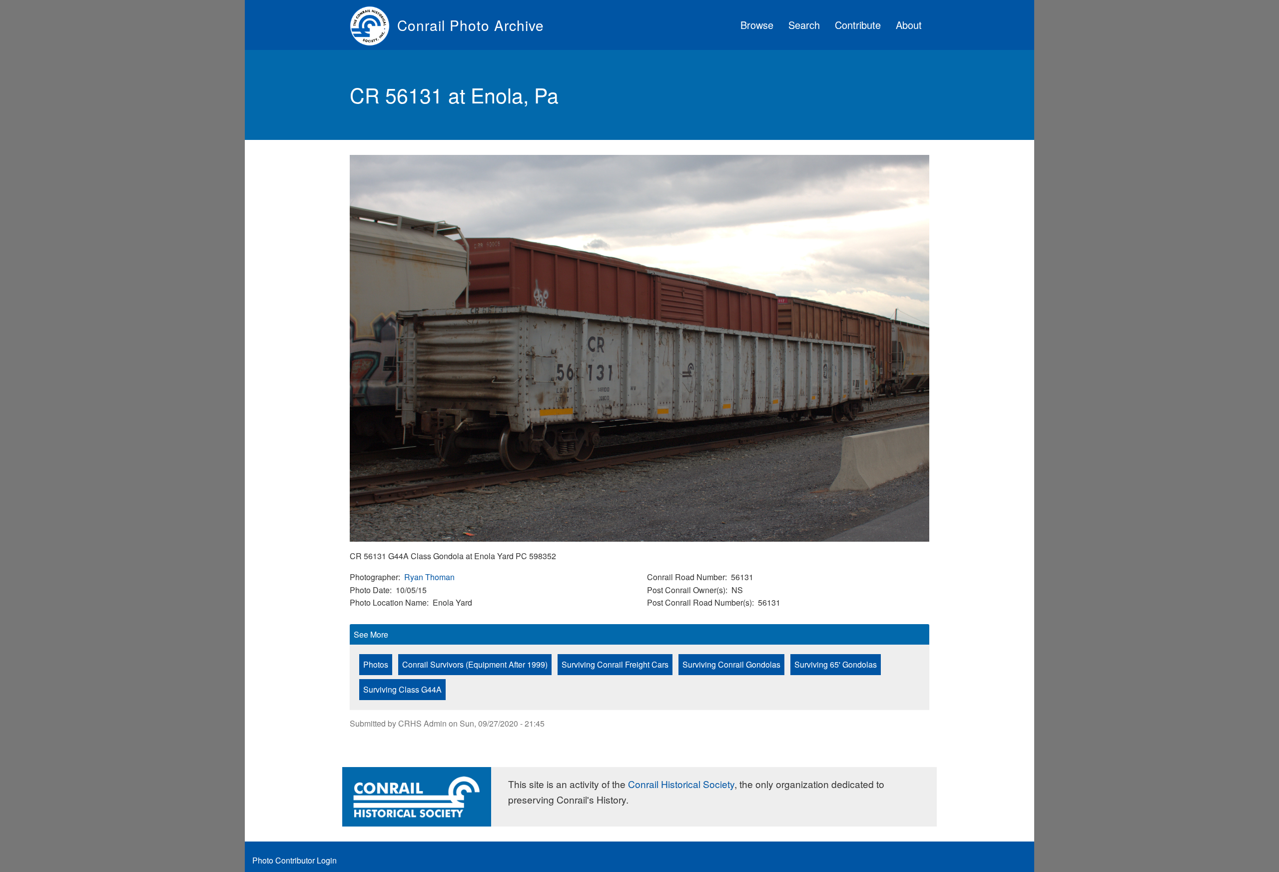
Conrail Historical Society (681, 784)
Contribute (858, 24)
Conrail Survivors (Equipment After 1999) (475, 664)
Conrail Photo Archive (470, 25)
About (909, 24)
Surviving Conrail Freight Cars (615, 664)
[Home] (373, 25)
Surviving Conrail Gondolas (731, 664)
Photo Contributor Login (294, 860)
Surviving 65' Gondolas (835, 664)
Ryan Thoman (429, 577)
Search (804, 24)
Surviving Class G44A (402, 689)
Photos (375, 664)
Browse (756, 24)
